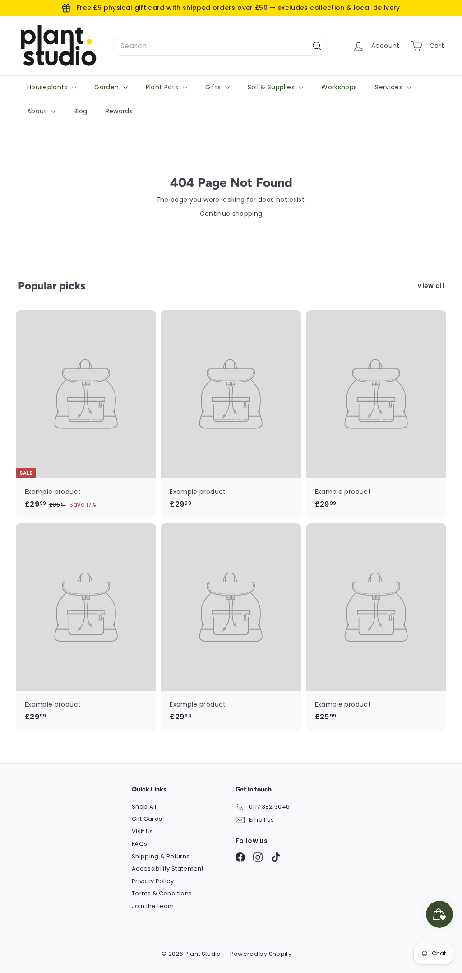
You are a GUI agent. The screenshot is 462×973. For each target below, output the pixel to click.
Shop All (144, 806)
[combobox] (220, 46)
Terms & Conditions (162, 893)
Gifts (214, 87)
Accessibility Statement (167, 868)
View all (430, 285)
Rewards (119, 111)
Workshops (339, 87)
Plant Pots (163, 87)
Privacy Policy (153, 881)
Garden (107, 87)
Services (389, 87)
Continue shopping (231, 213)
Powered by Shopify (260, 954)
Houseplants (48, 87)
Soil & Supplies (272, 87)
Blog (80, 111)
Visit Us (142, 831)
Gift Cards (147, 819)
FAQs (139, 843)
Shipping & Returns (160, 856)
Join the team (153, 906)
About (38, 111)
